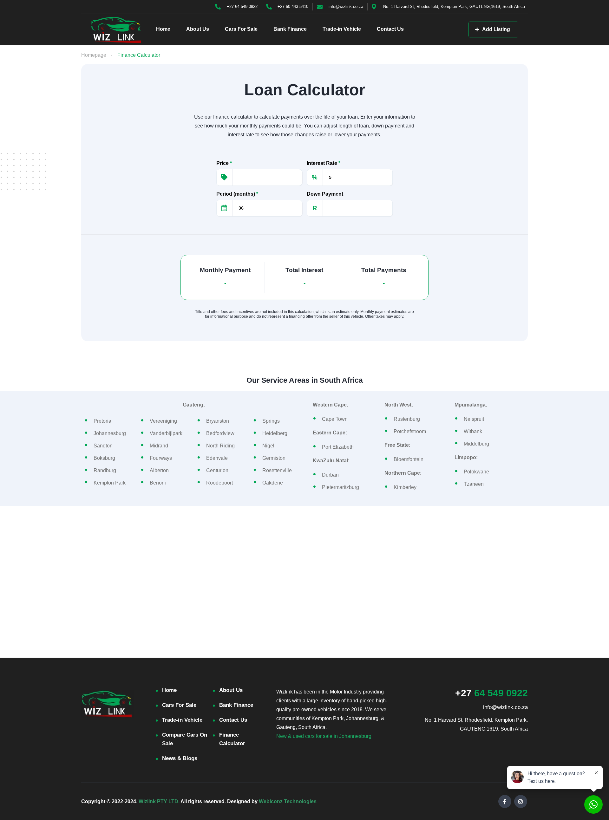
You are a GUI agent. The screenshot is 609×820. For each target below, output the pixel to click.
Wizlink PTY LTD (158, 801)
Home (163, 29)
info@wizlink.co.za (505, 707)
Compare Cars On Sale (184, 739)
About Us (197, 29)
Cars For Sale (241, 29)
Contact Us (390, 29)
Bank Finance (290, 29)
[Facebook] (504, 801)
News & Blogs (179, 758)
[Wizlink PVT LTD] (116, 29)
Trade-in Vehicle (342, 29)
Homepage (93, 55)
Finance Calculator (232, 739)
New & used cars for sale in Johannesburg (323, 736)
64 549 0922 (491, 693)
